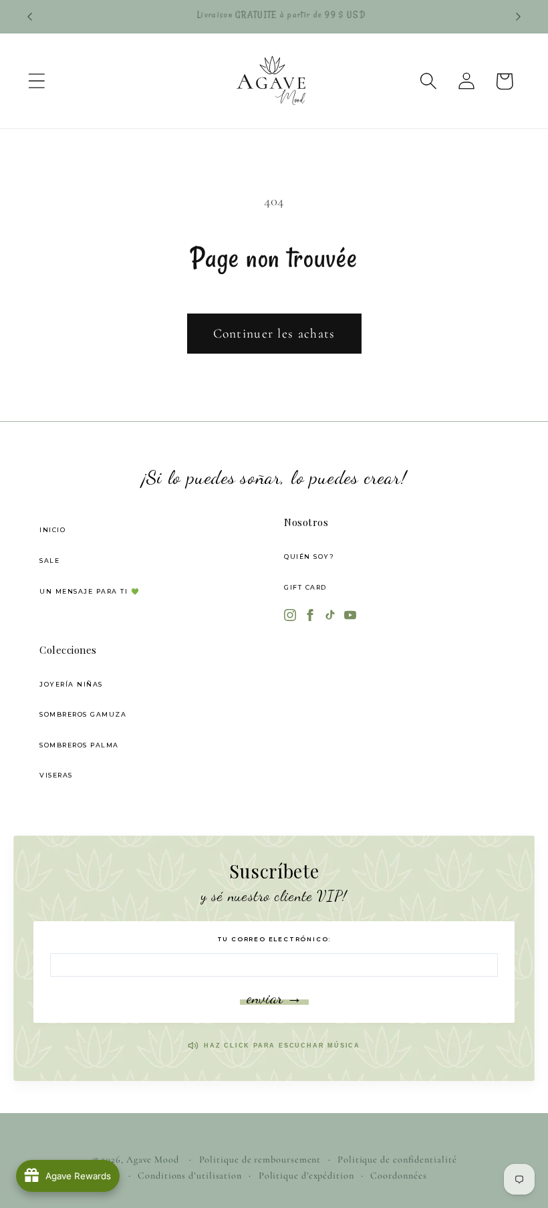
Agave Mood (152, 1159)
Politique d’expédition (306, 1175)
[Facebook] (310, 616)
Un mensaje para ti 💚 (89, 591)
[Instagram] (290, 616)
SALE (49, 560)
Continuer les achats (274, 334)
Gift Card (305, 587)
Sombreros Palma (79, 745)
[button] (36, 81)
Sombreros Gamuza (82, 714)
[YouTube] (350, 616)
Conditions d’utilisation (190, 1175)
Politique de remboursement (260, 1159)
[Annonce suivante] (518, 16)
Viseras (56, 775)
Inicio (52, 529)
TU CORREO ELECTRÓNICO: (274, 939)
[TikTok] (330, 616)
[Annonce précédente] (29, 16)
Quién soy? (309, 556)
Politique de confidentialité (396, 1159)
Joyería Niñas (71, 684)
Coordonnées (398, 1175)
